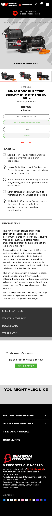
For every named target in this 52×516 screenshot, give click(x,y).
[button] (40, 4)
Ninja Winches (20, 23)
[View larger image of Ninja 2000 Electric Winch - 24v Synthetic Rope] (25, 76)
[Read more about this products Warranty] (26, 66)
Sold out (26, 142)
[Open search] (34, 4)
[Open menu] (47, 4)
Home (7, 23)
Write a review (26, 366)
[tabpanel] (26, 263)
